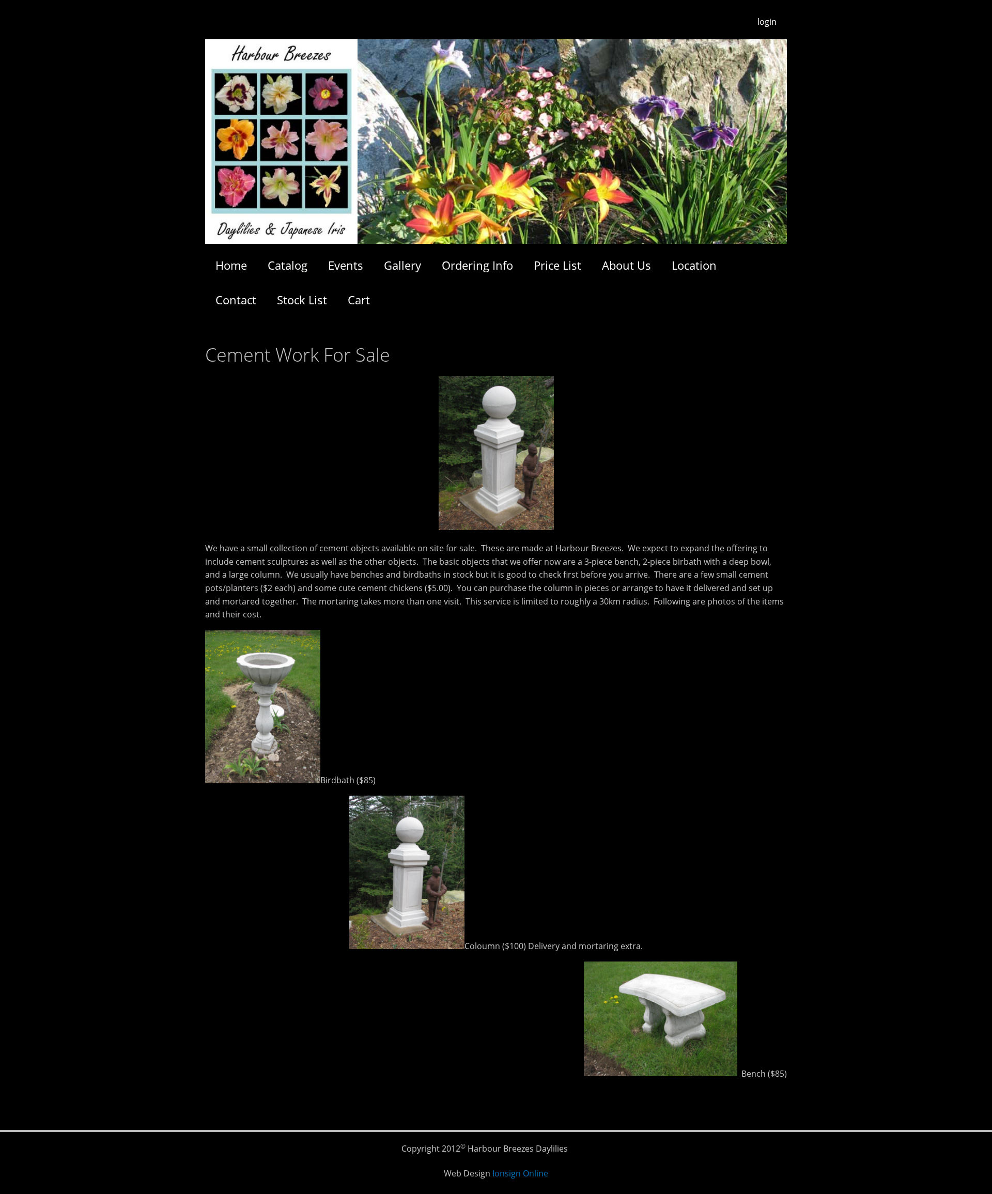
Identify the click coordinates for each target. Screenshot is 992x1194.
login (767, 21)
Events (345, 265)
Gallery (402, 265)
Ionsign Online (520, 1173)
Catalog (287, 265)
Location (694, 265)
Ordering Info (477, 265)
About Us (626, 265)
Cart (359, 299)
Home (231, 265)
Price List (557, 265)
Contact (235, 299)
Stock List (302, 299)
